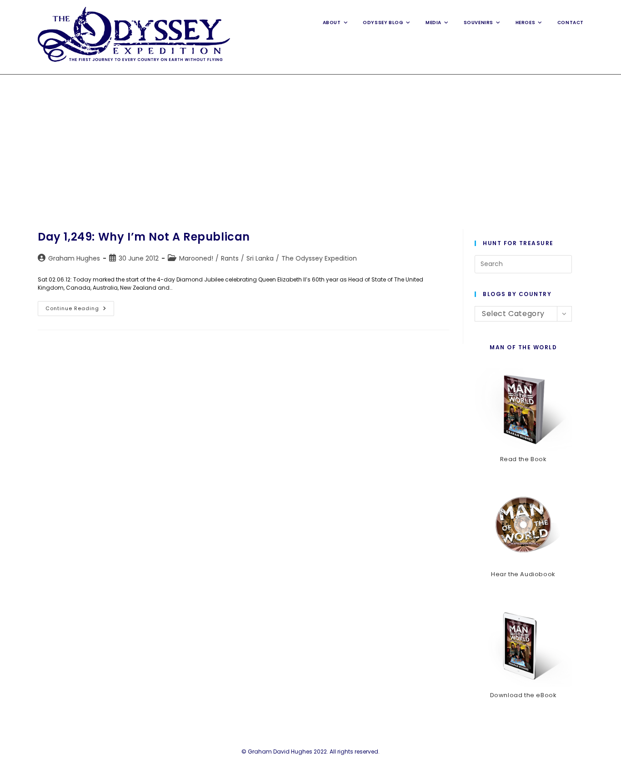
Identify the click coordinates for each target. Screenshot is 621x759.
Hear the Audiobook (523, 574)
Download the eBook (523, 695)
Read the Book (523, 459)
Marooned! (196, 258)
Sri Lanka (260, 258)
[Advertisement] (310, 142)
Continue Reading (79, 310)
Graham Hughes (74, 258)
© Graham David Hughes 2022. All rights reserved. (310, 751)
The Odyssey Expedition (319, 258)
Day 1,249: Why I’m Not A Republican (144, 236)
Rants (230, 258)
